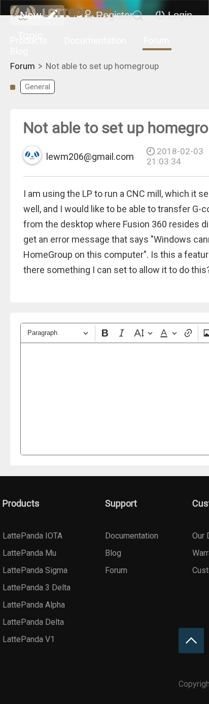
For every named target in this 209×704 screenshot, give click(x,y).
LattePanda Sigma (35, 570)
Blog (19, 51)
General (37, 86)
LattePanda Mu (29, 553)
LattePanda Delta (33, 622)
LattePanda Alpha (34, 605)
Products (28, 40)
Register (114, 15)
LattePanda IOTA (32, 536)
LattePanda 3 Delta (37, 587)
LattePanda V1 (29, 639)
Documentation (95, 40)
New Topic (30, 17)
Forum (156, 40)
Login (180, 15)
